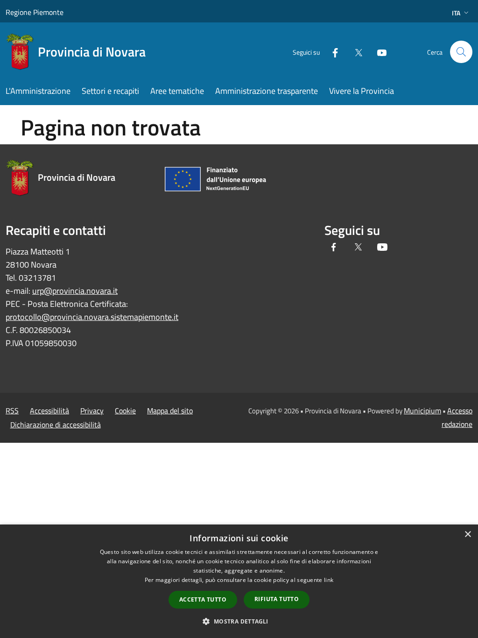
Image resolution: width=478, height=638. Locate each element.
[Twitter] (354, 51)
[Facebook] (331, 51)
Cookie (125, 410)
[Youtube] (378, 51)
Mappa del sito (170, 410)
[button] (239, 621)
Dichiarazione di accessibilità (55, 424)
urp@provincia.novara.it (75, 290)
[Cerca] (461, 52)
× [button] (467, 534)
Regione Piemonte (34, 12)
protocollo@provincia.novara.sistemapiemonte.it (92, 317)
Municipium (422, 410)
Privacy (92, 410)
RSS (12, 410)
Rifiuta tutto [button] (276, 599)
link (328, 580)
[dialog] (239, 581)
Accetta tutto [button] (202, 599)
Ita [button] (456, 13)
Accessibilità (49, 410)
